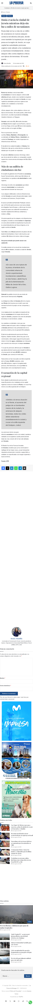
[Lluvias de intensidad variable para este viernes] (5, 945)
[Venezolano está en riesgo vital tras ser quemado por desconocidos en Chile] (5, 844)
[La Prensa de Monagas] (17, 3)
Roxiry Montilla (7, 63)
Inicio (3, 12)
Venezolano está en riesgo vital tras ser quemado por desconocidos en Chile (21, 843)
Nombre (2, 678)
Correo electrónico (5, 685)
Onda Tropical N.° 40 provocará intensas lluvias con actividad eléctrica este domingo (20, 936)
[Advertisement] (16, 549)
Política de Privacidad (15, 991)
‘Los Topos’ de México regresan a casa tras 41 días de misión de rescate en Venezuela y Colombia (22, 827)
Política (10, 16)
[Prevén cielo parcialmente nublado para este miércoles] (5, 960)
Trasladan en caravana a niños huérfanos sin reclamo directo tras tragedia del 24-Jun (21, 860)
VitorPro (21, 996)
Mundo (8, 12)
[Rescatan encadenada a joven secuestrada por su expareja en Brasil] (5, 836)
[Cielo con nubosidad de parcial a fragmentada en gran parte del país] (5, 953)
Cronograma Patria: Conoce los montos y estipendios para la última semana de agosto (21, 851)
